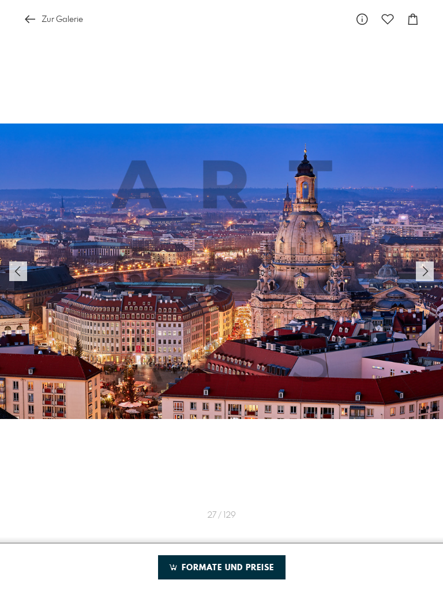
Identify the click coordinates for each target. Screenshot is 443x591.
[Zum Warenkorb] (413, 19)
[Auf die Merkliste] (388, 19)
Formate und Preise (226, 568)
